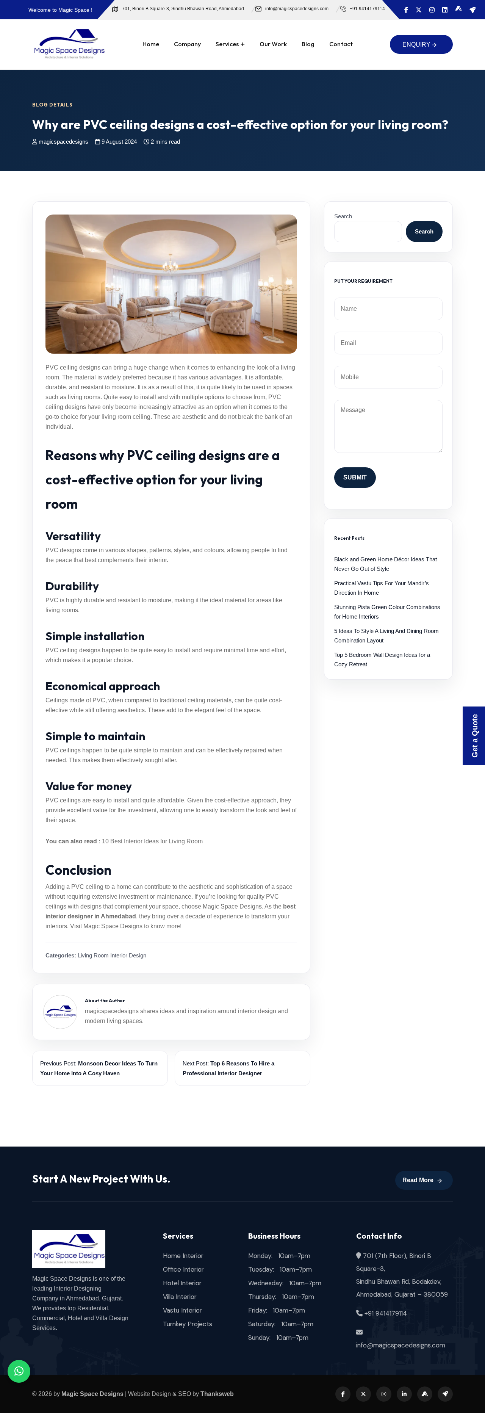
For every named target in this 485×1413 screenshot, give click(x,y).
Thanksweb (217, 1394)
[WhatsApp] (19, 1371)
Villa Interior (180, 1296)
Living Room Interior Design (112, 955)
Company (187, 44)
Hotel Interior (182, 1283)
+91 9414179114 (367, 8)
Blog (308, 44)
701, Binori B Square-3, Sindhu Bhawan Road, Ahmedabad (183, 8)
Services (227, 44)
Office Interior (183, 1269)
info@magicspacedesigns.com (297, 8)
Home (150, 44)
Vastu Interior (182, 1310)
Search (343, 216)
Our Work (273, 44)
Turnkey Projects (187, 1324)
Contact (341, 44)
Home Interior (183, 1256)
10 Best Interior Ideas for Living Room (152, 841)
